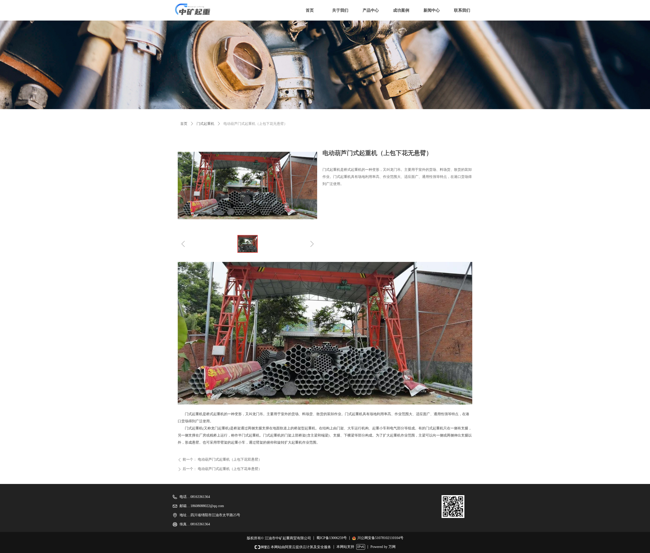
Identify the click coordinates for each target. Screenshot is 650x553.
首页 (183, 124)
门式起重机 (205, 124)
